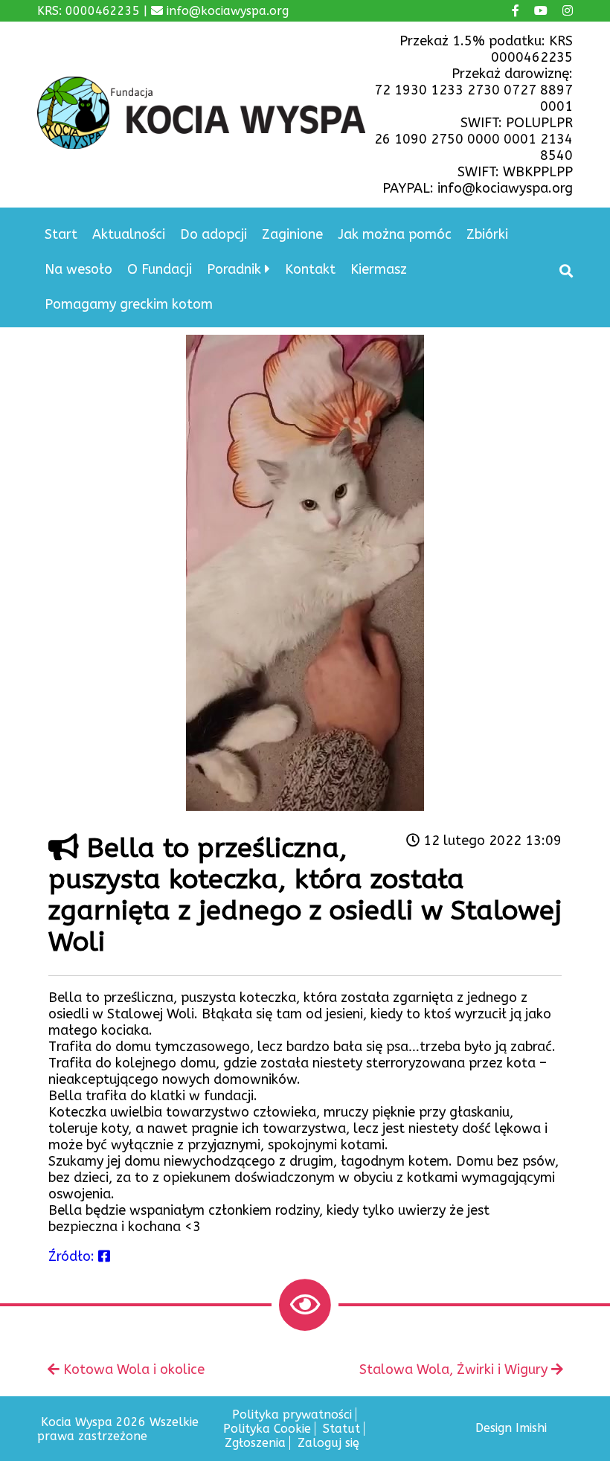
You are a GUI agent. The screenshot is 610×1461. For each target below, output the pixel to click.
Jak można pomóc (395, 234)
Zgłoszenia (255, 1443)
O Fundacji (159, 269)
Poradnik (234, 269)
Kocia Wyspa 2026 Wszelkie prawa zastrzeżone (118, 1429)
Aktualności (128, 234)
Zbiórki (487, 234)
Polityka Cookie (267, 1429)
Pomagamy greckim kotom (129, 304)
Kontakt (310, 269)
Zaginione (292, 234)
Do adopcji (213, 234)
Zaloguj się (328, 1443)
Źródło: (73, 1256)
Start (61, 234)
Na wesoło (78, 269)
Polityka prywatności (292, 1414)
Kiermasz (378, 269)
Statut (341, 1429)
